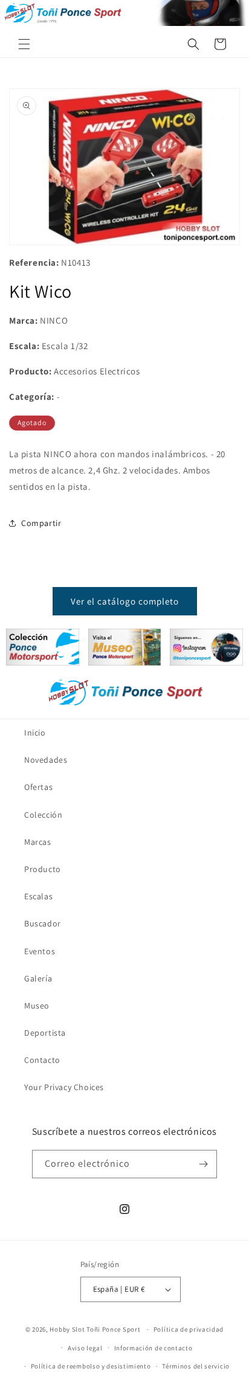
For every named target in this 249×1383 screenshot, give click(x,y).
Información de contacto (153, 1348)
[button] (24, 44)
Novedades (45, 759)
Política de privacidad (189, 1329)
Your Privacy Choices (64, 1087)
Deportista (45, 1032)
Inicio (35, 732)
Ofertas (38, 786)
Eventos (39, 951)
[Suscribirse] (203, 1164)
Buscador (42, 923)
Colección (43, 814)
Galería (38, 978)
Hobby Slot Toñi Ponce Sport (95, 1329)
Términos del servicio (196, 1366)
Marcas (37, 841)
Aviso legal (85, 1348)
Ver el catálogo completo (125, 601)
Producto (42, 869)
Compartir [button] (41, 523)
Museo (37, 1005)
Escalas (38, 896)
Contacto (42, 1059)
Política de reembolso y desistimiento (91, 1366)
